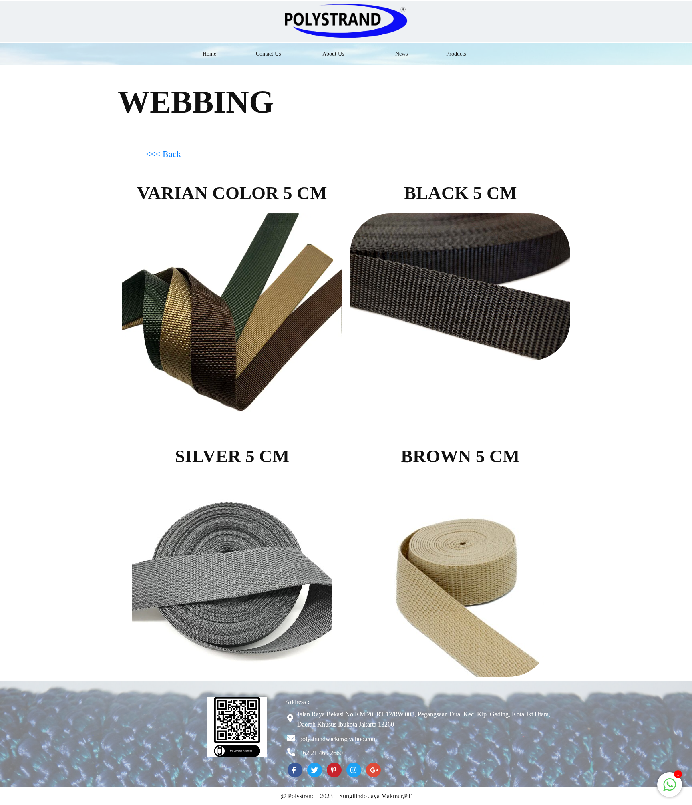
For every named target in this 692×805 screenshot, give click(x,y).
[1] (669, 788)
